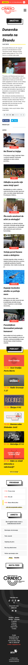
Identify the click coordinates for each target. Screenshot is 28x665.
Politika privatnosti (14, 661)
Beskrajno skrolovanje (11, 530)
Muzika (11, 619)
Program (14, 482)
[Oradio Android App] (13, 611)
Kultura (17, 617)
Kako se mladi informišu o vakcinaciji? (13, 464)
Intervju (14, 147)
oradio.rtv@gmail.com (14, 644)
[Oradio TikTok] (9, 601)
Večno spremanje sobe (11, 553)
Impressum (14, 627)
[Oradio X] (14, 603)
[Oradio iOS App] (15, 611)
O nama (14, 628)
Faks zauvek (8, 536)
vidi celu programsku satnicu (14, 507)
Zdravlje (14, 248)
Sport (14, 178)
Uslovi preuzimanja (14, 659)
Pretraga (14, 625)
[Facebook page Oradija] (15, 601)
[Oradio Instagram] (12, 601)
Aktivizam (14, 212)
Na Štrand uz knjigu (12, 151)
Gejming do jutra (9, 542)
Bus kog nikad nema (10, 547)
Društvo (14, 321)
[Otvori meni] (25, 10)
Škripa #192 (15, 407)
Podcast (14, 349)
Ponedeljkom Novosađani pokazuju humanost (13, 328)
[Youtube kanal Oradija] (18, 601)
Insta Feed (14, 565)
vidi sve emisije (14, 472)
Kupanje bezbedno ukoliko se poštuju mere (12, 291)
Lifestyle (17, 619)
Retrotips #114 (17, 444)
